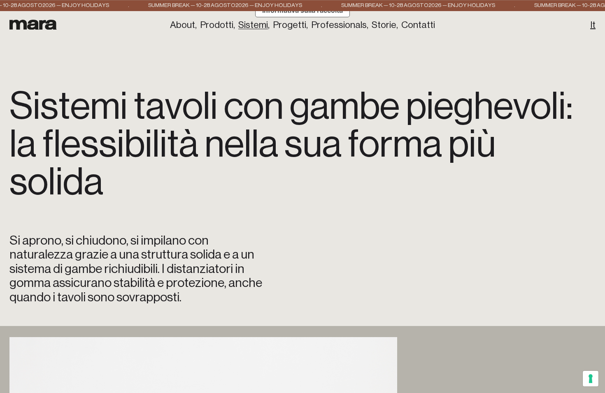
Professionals (339, 25)
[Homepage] (33, 24)
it (593, 25)
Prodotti (216, 25)
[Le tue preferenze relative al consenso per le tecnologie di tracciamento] (590, 378)
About (182, 25)
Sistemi (253, 25)
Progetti (289, 25)
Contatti (418, 25)
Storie (384, 25)
